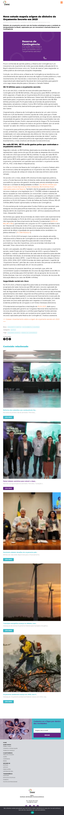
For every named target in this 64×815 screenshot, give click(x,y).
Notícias (5, 765)
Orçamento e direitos (14, 327)
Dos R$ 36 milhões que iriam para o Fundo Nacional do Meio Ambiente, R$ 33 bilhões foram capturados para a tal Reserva (30, 187)
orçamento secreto (14, 332)
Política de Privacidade (10, 781)
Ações (5, 756)
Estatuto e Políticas (9, 777)
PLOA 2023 (42, 306)
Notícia (13, 329)
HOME (5, 742)
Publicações (7, 769)
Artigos (5, 767)
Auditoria (6, 775)
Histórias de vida (8, 771)
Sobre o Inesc (7, 746)
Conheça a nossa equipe (10, 748)
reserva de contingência (29, 332)
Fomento (5, 779)
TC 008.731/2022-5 (23, 232)
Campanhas (6, 758)
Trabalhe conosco (9, 750)
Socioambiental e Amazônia (31, 327)
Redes (5, 760)
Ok (32, 812)
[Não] (62, 810)
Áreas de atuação (8, 754)
